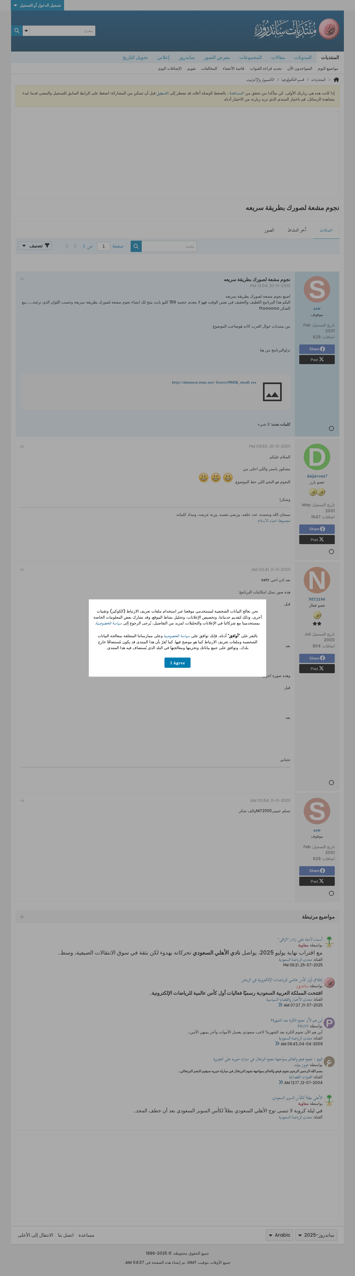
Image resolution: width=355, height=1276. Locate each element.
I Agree (177, 662)
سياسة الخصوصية (109, 623)
